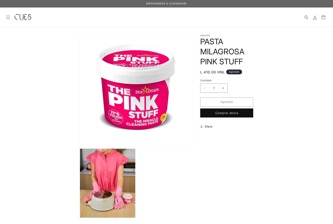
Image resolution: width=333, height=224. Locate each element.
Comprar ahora (226, 113)
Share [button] (209, 126)
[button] (8, 17)
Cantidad (205, 80)
